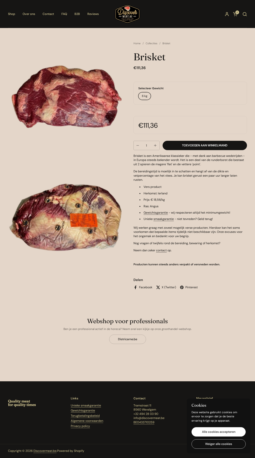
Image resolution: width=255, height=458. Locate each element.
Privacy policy (80, 426)
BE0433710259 (143, 422)
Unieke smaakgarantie (86, 405)
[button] (244, 14)
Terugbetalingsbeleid (85, 416)
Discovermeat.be (45, 451)
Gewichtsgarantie (156, 213)
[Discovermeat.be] (127, 14)
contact (161, 250)
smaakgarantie (163, 219)
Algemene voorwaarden (87, 421)
